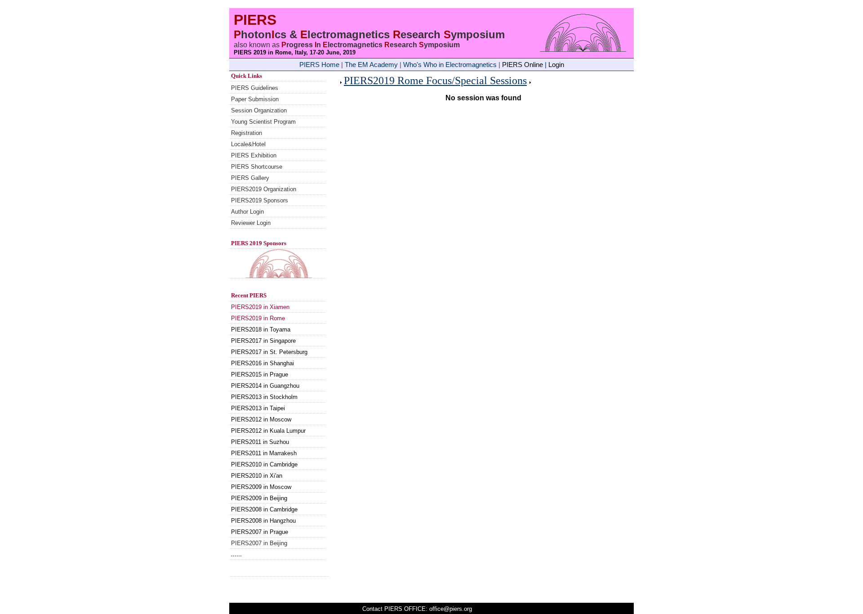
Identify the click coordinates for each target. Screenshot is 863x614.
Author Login (247, 211)
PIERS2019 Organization (263, 189)
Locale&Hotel (248, 144)
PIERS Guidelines (254, 88)
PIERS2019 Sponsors (259, 200)
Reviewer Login (251, 223)
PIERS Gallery (250, 178)
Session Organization (259, 110)
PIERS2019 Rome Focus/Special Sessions (435, 80)
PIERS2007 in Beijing (259, 543)
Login (556, 64)
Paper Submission (255, 99)
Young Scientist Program (263, 121)
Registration (246, 133)
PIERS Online (522, 64)
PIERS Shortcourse (256, 166)
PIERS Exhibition (253, 155)
